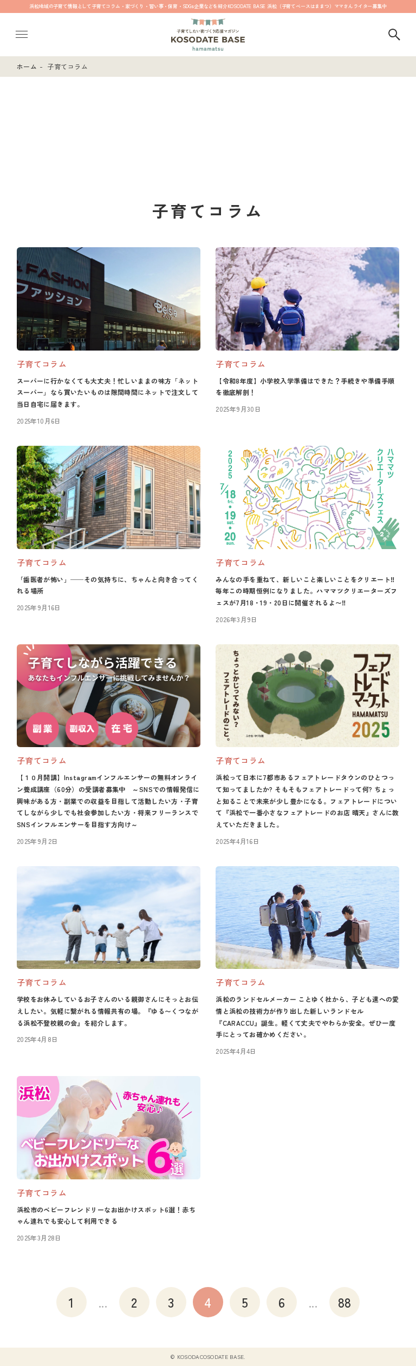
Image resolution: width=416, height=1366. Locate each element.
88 (345, 1301)
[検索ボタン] (394, 34)
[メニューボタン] (21, 34)
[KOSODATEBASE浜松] (208, 34)
